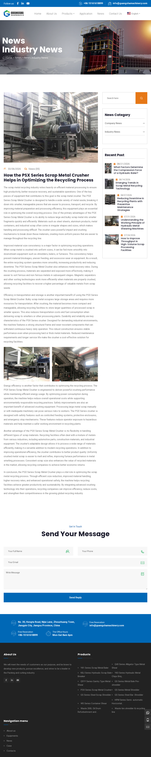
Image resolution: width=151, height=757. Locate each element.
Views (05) (34, 169)
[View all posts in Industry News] (108, 169)
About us (11, 730)
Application (85, 13)
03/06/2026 (14, 169)
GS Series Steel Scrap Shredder (96, 695)
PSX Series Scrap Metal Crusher (96, 690)
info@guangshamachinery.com (130, 3)
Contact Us (115, 13)
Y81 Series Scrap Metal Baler (95, 667)
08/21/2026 (123, 163)
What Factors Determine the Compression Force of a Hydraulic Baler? (128, 170)
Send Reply (75, 597)
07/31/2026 (129, 216)
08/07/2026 (126, 195)
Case (9, 745)
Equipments (12, 735)
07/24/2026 (129, 235)
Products (67, 13)
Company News (113, 123)
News (100, 13)
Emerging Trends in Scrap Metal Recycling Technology (129, 185)
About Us (51, 13)
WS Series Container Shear (94, 703)
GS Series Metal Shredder (127, 690)
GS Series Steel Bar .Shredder (129, 695)
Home (37, 13)
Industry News (32, 49)
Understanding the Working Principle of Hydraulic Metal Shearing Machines (133, 224)
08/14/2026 (124, 179)
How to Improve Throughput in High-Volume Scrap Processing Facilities (132, 244)
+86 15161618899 (93, 3)
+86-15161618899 (28, 635)
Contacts (11, 750)
